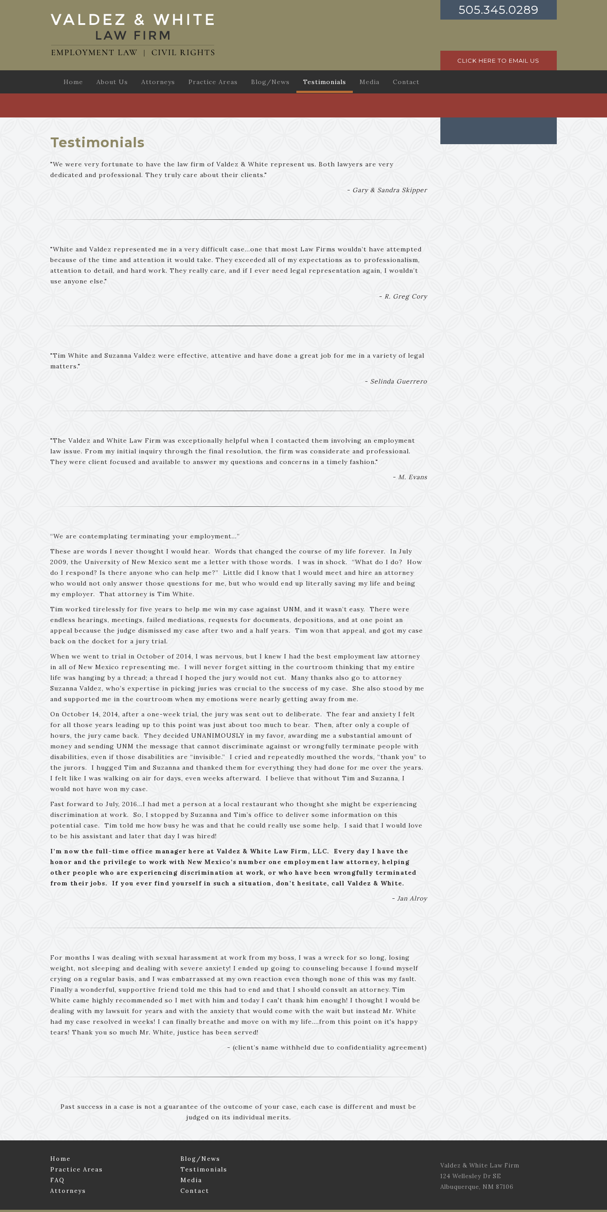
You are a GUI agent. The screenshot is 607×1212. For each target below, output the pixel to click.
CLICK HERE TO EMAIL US (498, 60)
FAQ (57, 1180)
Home (60, 1159)
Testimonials (204, 1169)
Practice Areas (76, 1169)
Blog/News (200, 1159)
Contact (194, 1191)
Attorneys (68, 1191)
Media (191, 1180)
